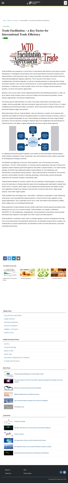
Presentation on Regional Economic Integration (16, 357)
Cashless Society (9, 332)
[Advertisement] (34, 12)
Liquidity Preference (9, 319)
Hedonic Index (8, 354)
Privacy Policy (27, 473)
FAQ (25, 470)
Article (5, 38)
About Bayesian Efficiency (11, 322)
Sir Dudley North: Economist (11, 361)
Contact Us (8, 473)
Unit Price (6, 344)
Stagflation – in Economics (11, 329)
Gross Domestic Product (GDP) (12, 315)
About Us (7, 470)
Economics (6, 26)
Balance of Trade (8, 350)
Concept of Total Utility (10, 347)
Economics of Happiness (11, 325)
